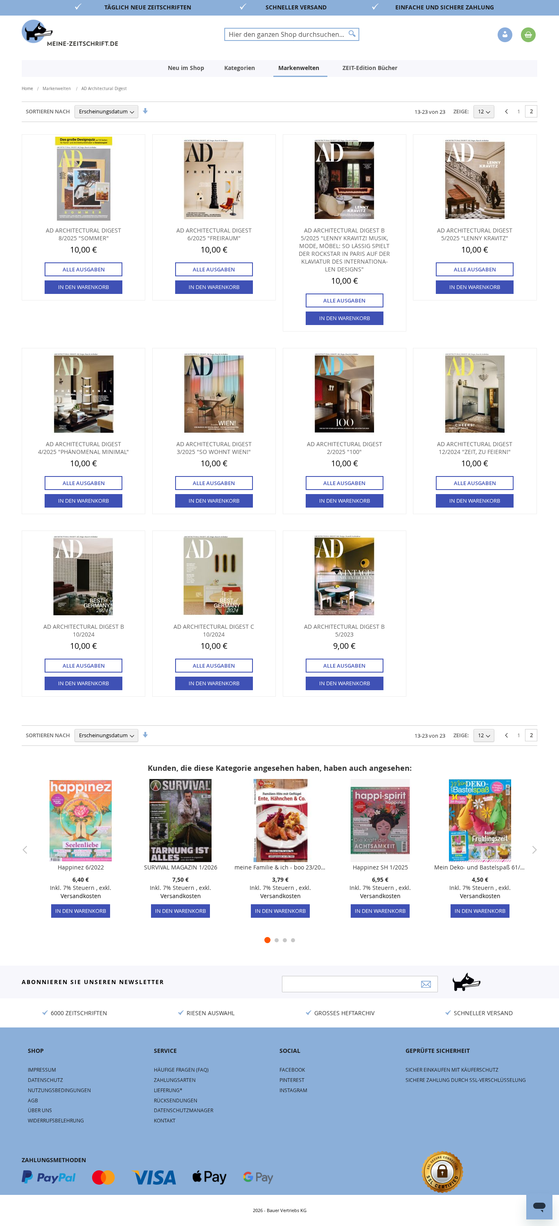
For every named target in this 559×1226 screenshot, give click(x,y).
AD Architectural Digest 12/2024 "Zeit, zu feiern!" (474, 448)
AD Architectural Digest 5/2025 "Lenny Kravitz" (474, 234)
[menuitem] (186, 68)
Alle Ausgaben (84, 269)
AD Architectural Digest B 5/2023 (344, 630)
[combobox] (291, 34)
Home (27, 88)
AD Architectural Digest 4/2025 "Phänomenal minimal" (83, 448)
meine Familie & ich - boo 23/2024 (280, 867)
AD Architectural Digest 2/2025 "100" (344, 448)
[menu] (279, 68)
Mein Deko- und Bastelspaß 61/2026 (480, 867)
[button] (506, 35)
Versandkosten (81, 896)
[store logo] (70, 33)
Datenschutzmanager (183, 1110)
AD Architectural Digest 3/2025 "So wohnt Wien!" (214, 448)
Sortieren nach (48, 111)
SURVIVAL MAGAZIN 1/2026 (180, 867)
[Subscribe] (426, 984)
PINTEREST (292, 1080)
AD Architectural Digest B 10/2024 (83, 630)
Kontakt (165, 1120)
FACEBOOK (292, 1069)
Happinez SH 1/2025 (380, 867)
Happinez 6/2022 (81, 867)
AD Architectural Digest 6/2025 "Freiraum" (214, 234)
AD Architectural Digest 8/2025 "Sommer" (83, 234)
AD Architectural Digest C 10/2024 (214, 630)
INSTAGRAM (293, 1090)
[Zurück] (506, 112)
